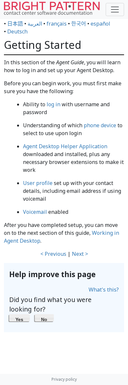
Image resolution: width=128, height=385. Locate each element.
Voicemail (35, 211)
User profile (38, 183)
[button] (19, 317)
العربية (35, 23)
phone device (100, 125)
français (57, 23)
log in (53, 104)
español (100, 23)
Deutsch (17, 31)
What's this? (104, 289)
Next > (80, 253)
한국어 (78, 23)
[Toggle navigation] (115, 9)
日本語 (15, 23)
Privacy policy (64, 379)
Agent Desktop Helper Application (65, 146)
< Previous (53, 253)
